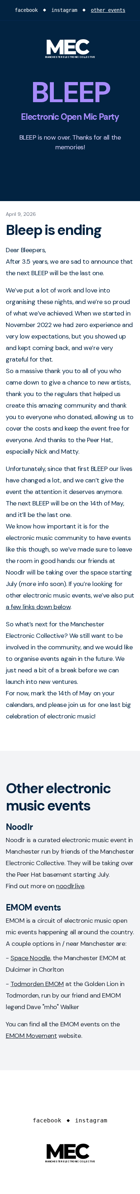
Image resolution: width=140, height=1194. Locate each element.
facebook (26, 10)
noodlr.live (70, 886)
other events (108, 10)
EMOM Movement (31, 1035)
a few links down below (38, 607)
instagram (64, 10)
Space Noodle (30, 958)
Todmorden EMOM (37, 984)
